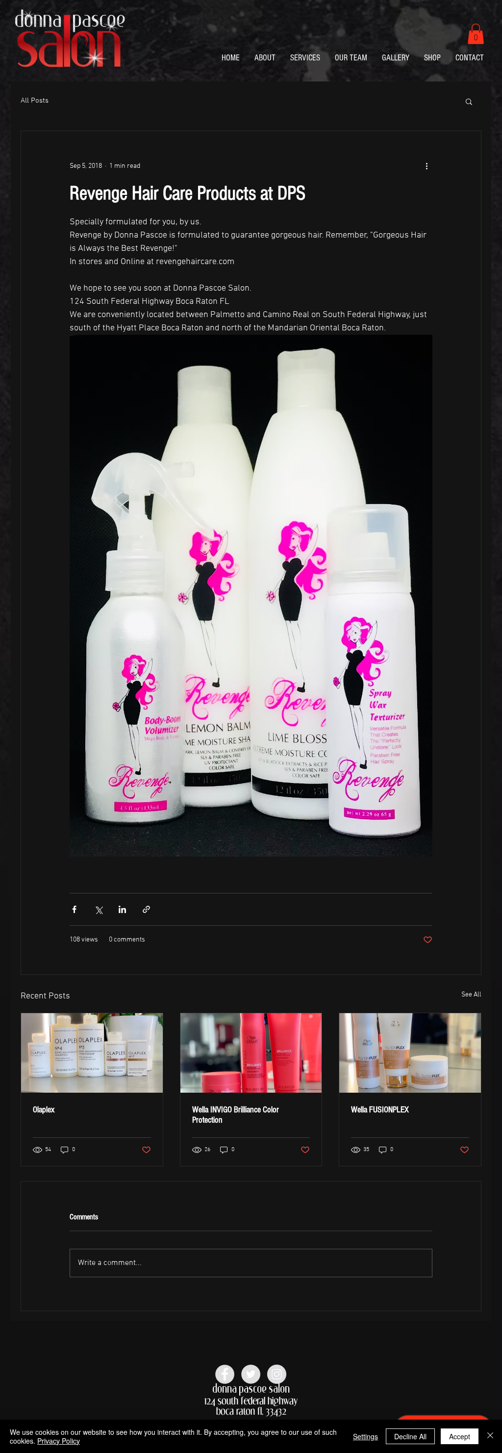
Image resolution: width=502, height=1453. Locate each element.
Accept (459, 1436)
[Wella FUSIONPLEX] (410, 1053)
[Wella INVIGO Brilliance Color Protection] (251, 1053)
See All (471, 995)
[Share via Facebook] (74, 909)
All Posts (35, 100)
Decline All (410, 1436)
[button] (475, 34)
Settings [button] (365, 1436)
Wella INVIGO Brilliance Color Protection (235, 1114)
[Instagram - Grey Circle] (276, 1374)
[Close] (490, 1436)
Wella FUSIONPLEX (380, 1109)
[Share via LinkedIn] (122, 909)
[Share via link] (146, 909)
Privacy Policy (58, 1441)
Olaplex (43, 1109)
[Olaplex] (92, 1053)
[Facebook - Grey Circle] (224, 1374)
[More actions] (426, 166)
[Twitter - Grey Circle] (250, 1374)
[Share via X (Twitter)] (98, 909)
